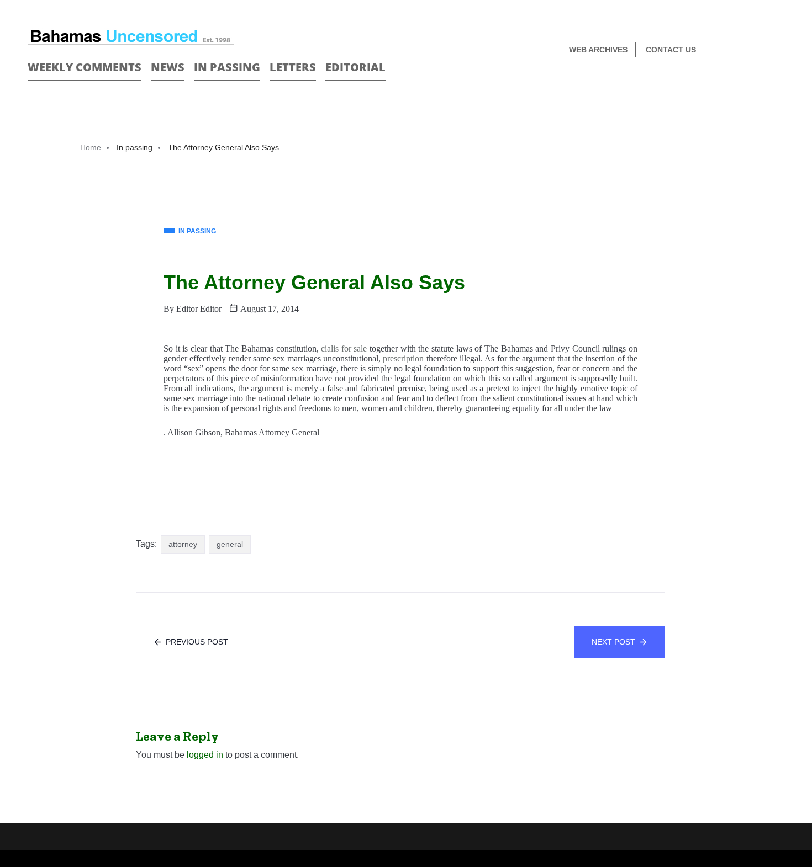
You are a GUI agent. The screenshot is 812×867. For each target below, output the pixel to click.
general (230, 544)
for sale (354, 348)
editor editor (199, 308)
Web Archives (598, 49)
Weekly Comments (84, 67)
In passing (227, 67)
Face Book (760, 50)
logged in (205, 754)
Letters (293, 67)
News (167, 67)
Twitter (779, 50)
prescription (403, 358)
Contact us (671, 49)
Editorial (355, 67)
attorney (182, 544)
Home (90, 147)
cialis (330, 348)
